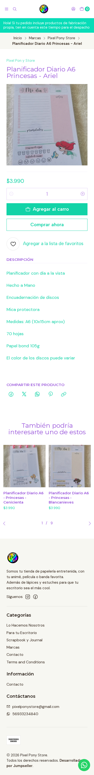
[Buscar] (15, 9)
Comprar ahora (47, 224)
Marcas (35, 38)
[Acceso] (73, 9)
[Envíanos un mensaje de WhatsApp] (84, 765)
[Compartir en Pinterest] (50, 395)
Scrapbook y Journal (24, 640)
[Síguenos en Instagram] (27, 597)
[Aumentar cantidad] (82, 194)
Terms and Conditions (26, 662)
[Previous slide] (5, 523)
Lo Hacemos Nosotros (26, 625)
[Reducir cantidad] (11, 194)
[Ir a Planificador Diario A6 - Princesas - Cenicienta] (24, 466)
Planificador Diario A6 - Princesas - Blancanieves (69, 497)
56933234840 (25, 713)
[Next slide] (88, 523)
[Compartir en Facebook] (11, 395)
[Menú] (6, 9)
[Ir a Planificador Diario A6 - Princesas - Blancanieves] (70, 466)
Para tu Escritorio (22, 632)
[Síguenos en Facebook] (35, 597)
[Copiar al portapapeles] (63, 395)
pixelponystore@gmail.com (35, 706)
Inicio (17, 38)
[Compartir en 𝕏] (24, 395)
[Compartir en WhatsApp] (37, 395)
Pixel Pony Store (61, 38)
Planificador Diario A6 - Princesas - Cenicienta (23, 497)
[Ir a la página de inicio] (44, 9)
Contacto (15, 654)
